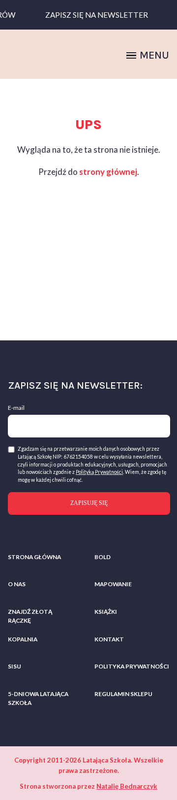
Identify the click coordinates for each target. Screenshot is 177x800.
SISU (14, 666)
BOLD (102, 557)
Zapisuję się (89, 503)
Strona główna (34, 557)
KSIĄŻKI (105, 611)
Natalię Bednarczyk (126, 786)
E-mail (16, 407)
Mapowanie (113, 584)
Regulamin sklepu (123, 694)
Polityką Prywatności (99, 472)
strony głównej (108, 172)
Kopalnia (22, 639)
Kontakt (109, 639)
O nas (17, 584)
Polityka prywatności (131, 666)
